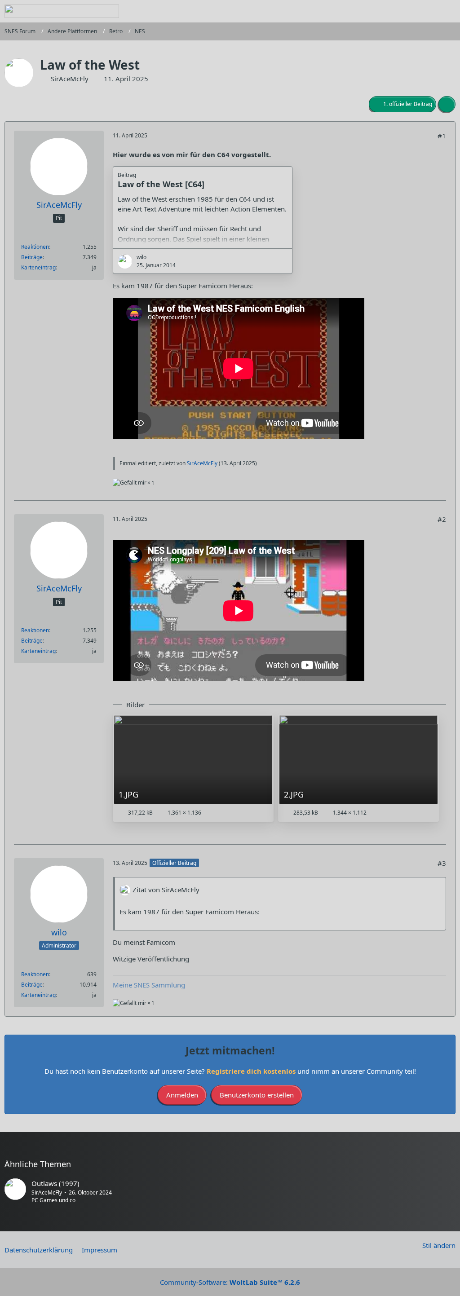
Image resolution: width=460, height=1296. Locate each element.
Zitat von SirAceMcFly (166, 889)
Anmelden (182, 1094)
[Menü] (448, 11)
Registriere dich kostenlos (251, 1071)
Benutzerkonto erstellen (257, 1094)
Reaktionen (35, 247)
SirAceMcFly (69, 78)
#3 (442, 863)
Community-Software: (230, 1282)
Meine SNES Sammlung (149, 984)
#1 (442, 135)
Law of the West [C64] (161, 184)
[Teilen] (447, 104)
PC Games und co (53, 1200)
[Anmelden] (426, 11)
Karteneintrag (38, 267)
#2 (442, 519)
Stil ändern (439, 1245)
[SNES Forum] (62, 11)
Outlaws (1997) (55, 1183)
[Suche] (403, 11)
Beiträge (32, 257)
